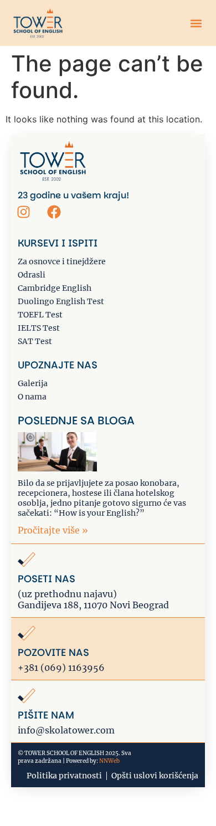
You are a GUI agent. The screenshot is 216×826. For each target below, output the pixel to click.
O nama (32, 397)
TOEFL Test (40, 315)
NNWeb (109, 761)
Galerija (33, 383)
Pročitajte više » (53, 530)
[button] (196, 23)
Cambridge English (54, 288)
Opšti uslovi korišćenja (154, 776)
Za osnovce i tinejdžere (62, 261)
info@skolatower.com (66, 730)
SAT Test (35, 341)
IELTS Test (39, 328)
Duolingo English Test (61, 301)
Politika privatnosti (64, 776)
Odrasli (31, 275)
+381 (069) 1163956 (61, 667)
